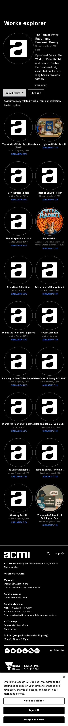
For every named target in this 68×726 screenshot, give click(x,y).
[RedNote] (37, 650)
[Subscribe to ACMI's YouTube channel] (13, 650)
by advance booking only (34, 636)
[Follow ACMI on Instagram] (25, 650)
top (58, 553)
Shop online (10, 629)
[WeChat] (31, 650)
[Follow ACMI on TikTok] (19, 650)
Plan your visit (11, 567)
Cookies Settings (34, 701)
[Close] (64, 676)
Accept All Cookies (34, 720)
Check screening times (15, 598)
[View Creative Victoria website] (22, 667)
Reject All (34, 710)
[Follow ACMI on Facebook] (7, 650)
